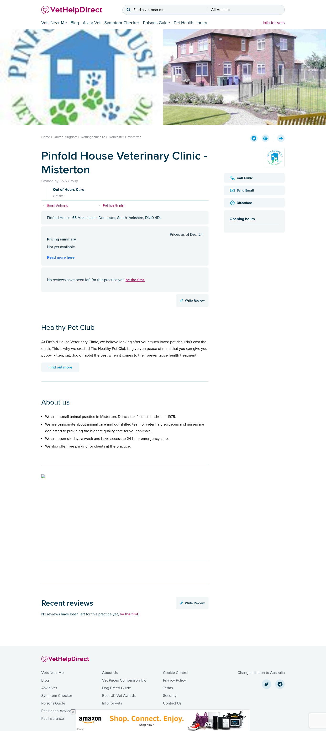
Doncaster (116, 137)
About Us (110, 672)
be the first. (135, 280)
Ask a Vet (91, 22)
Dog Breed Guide (116, 688)
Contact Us (172, 703)
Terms (168, 688)
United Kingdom (65, 137)
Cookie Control (175, 672)
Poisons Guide (156, 22)
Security (170, 695)
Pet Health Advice (56, 711)
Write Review (195, 300)
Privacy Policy (174, 680)
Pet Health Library (190, 22)
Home (45, 137)
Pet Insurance (52, 718)
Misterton (135, 137)
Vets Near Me (54, 22)
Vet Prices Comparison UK (124, 680)
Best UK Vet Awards (119, 695)
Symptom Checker (121, 22)
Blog (75, 22)
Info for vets (274, 22)
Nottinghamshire (93, 137)
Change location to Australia (261, 672)
